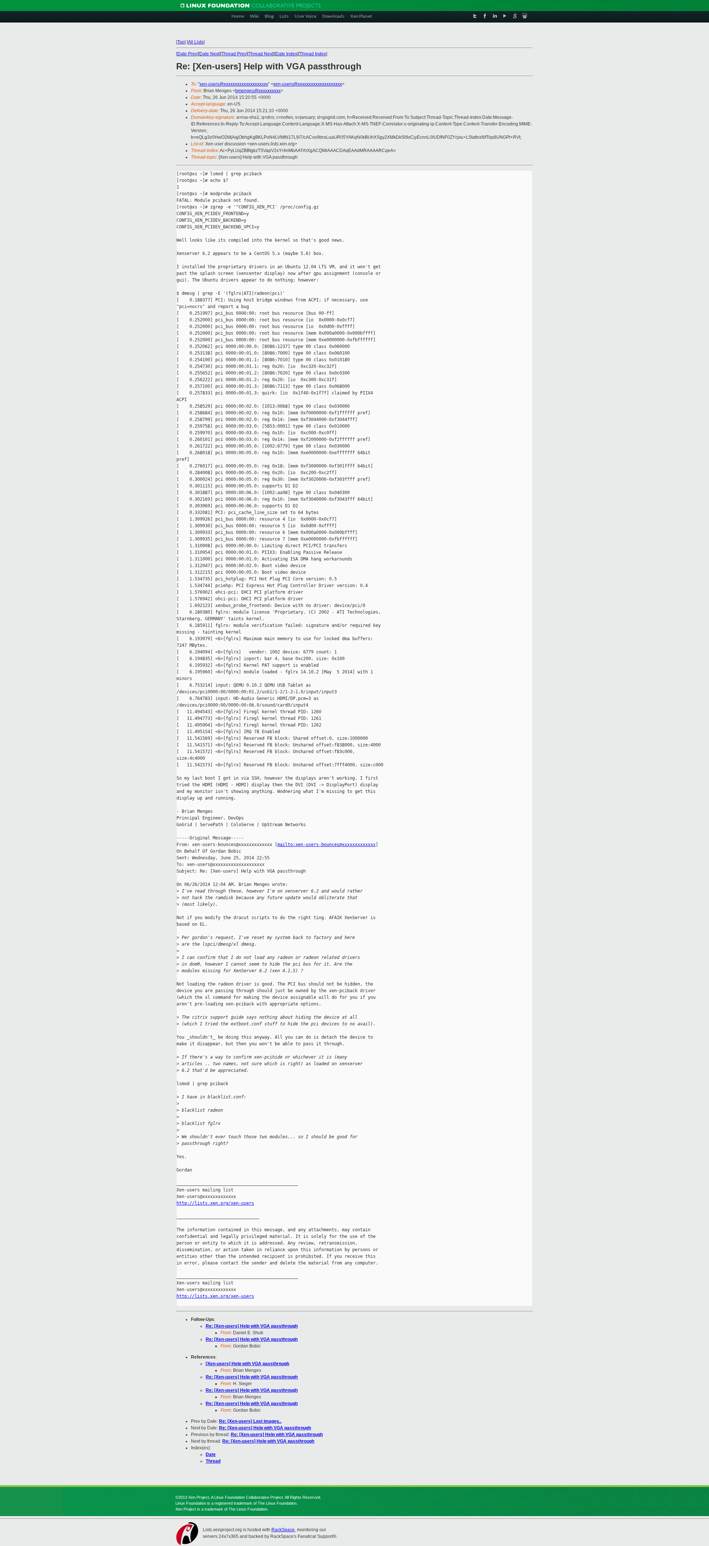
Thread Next (261, 53)
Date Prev (187, 53)
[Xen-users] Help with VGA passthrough (247, 1363)
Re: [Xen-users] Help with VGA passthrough (252, 1326)
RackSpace (283, 1529)
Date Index (286, 53)
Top (181, 42)
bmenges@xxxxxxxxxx (258, 90)
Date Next (209, 53)
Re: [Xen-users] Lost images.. (250, 1421)
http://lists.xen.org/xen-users (215, 1203)
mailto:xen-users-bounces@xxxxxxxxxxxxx (326, 844)
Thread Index (312, 53)
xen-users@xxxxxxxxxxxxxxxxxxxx (233, 84)
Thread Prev (234, 53)
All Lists (195, 42)
